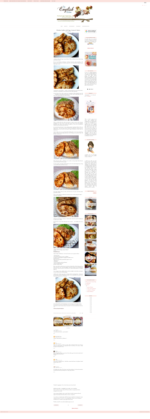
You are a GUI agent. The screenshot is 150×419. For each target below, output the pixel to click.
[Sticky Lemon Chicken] (90, 238)
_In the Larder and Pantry (91, 288)
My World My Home (58, 336)
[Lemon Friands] (90, 250)
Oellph (56, 359)
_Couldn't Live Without (91, 290)
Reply (54, 333)
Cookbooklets (88, 283)
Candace (56, 351)
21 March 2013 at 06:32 (58, 367)
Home (61, 26)
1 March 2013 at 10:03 (58, 337)
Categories (78, 26)
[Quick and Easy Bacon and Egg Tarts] (90, 263)
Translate (89, 96)
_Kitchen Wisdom (90, 287)
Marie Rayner (57, 366)
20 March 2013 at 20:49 (58, 360)
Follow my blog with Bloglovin (59, 308)
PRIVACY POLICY (91, 48)
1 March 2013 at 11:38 (58, 343)
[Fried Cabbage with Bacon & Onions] (90, 226)
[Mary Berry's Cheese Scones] (90, 275)
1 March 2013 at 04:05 (58, 330)
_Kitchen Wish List (90, 291)
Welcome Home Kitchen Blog (91, 281)
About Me (65, 26)
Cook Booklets (71, 26)
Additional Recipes (85, 26)
